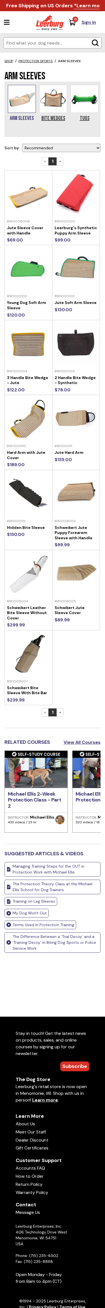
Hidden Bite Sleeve (26, 527)
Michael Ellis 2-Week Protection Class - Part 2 (34, 800)
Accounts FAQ (30, 1168)
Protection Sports (35, 61)
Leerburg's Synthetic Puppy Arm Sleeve (76, 230)
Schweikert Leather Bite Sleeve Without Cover (27, 613)
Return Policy (29, 1184)
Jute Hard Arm (69, 452)
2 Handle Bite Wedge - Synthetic (75, 380)
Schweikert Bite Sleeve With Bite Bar (27, 690)
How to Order (30, 1176)
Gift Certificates (32, 1148)
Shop (8, 61)
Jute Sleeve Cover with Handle (25, 230)
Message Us (28, 1212)
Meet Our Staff (31, 1132)
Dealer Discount (32, 1140)
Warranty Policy (32, 1192)
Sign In (88, 22)
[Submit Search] (95, 43)
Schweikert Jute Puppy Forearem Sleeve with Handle (73, 532)
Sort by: (12, 147)
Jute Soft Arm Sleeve (76, 302)
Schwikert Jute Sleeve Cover (70, 610)
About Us (25, 1124)
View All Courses (82, 742)
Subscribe (74, 1066)
